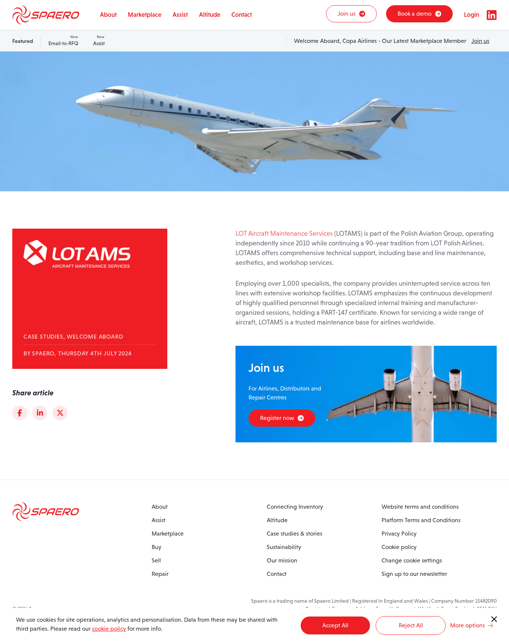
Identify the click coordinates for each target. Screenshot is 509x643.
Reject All (411, 625)
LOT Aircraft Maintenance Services (284, 233)
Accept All (335, 625)
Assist (99, 40)
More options (467, 625)
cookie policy (109, 628)
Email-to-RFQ (63, 40)
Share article (33, 393)
